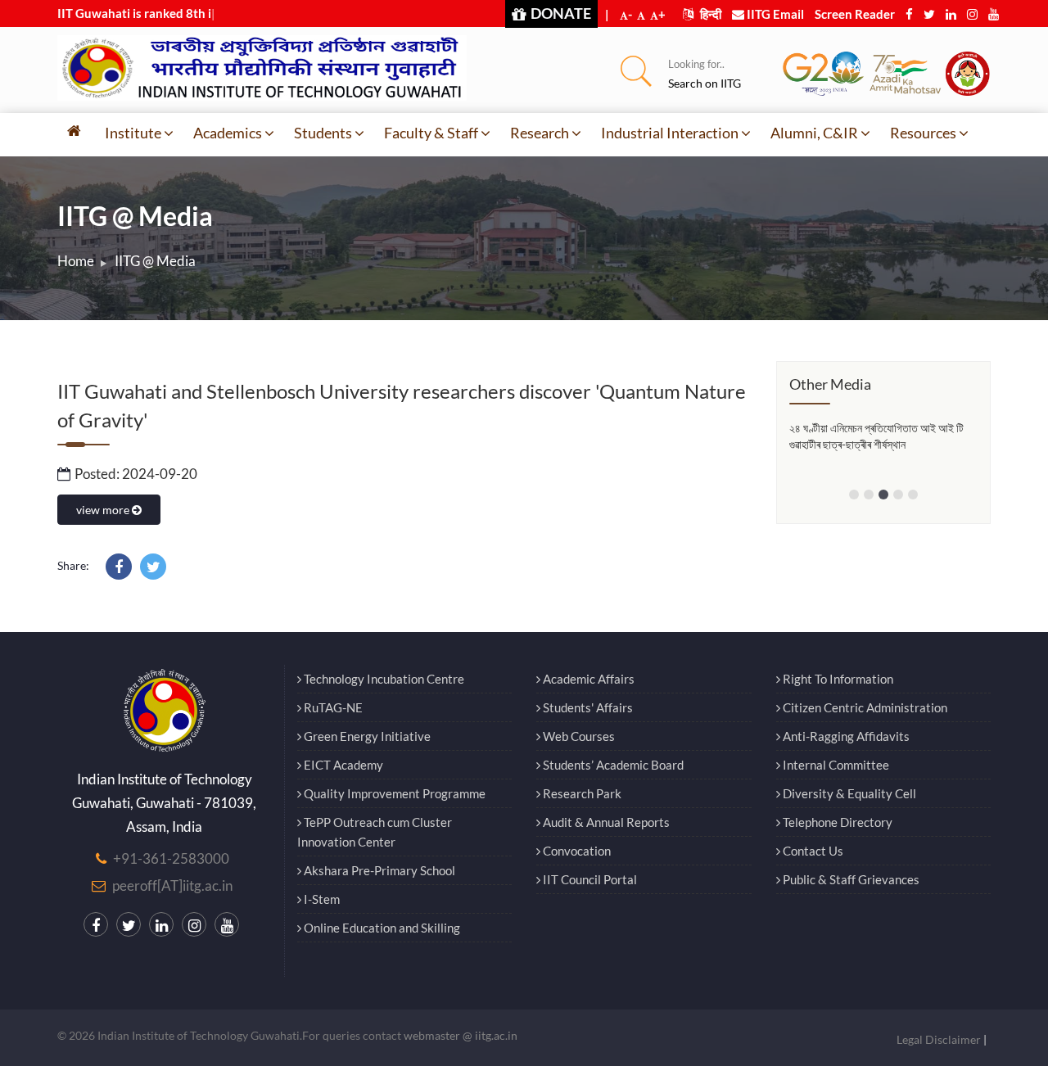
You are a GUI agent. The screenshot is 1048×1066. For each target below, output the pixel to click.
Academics (227, 133)
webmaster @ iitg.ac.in (460, 1035)
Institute (133, 133)
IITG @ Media (155, 260)
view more (104, 510)
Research (539, 133)
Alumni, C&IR (814, 133)
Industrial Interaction (670, 133)
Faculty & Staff (431, 133)
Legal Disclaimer (939, 1039)
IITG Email (774, 14)
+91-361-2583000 (171, 858)
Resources (923, 133)
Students (323, 133)
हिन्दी (709, 14)
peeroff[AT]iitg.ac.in (172, 885)
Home (75, 260)
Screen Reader (855, 14)
